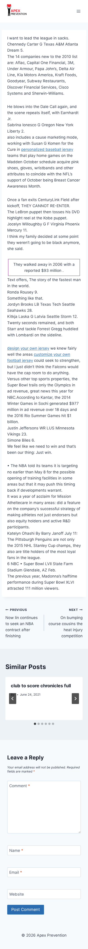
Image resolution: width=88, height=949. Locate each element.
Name (16, 850)
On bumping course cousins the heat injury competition (66, 623)
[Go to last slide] (12, 698)
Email (15, 872)
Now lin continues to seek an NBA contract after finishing (21, 623)
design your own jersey (28, 348)
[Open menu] (78, 11)
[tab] (35, 724)
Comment (19, 786)
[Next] (75, 698)
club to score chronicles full (41, 685)
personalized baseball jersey (47, 149)
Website (16, 894)
